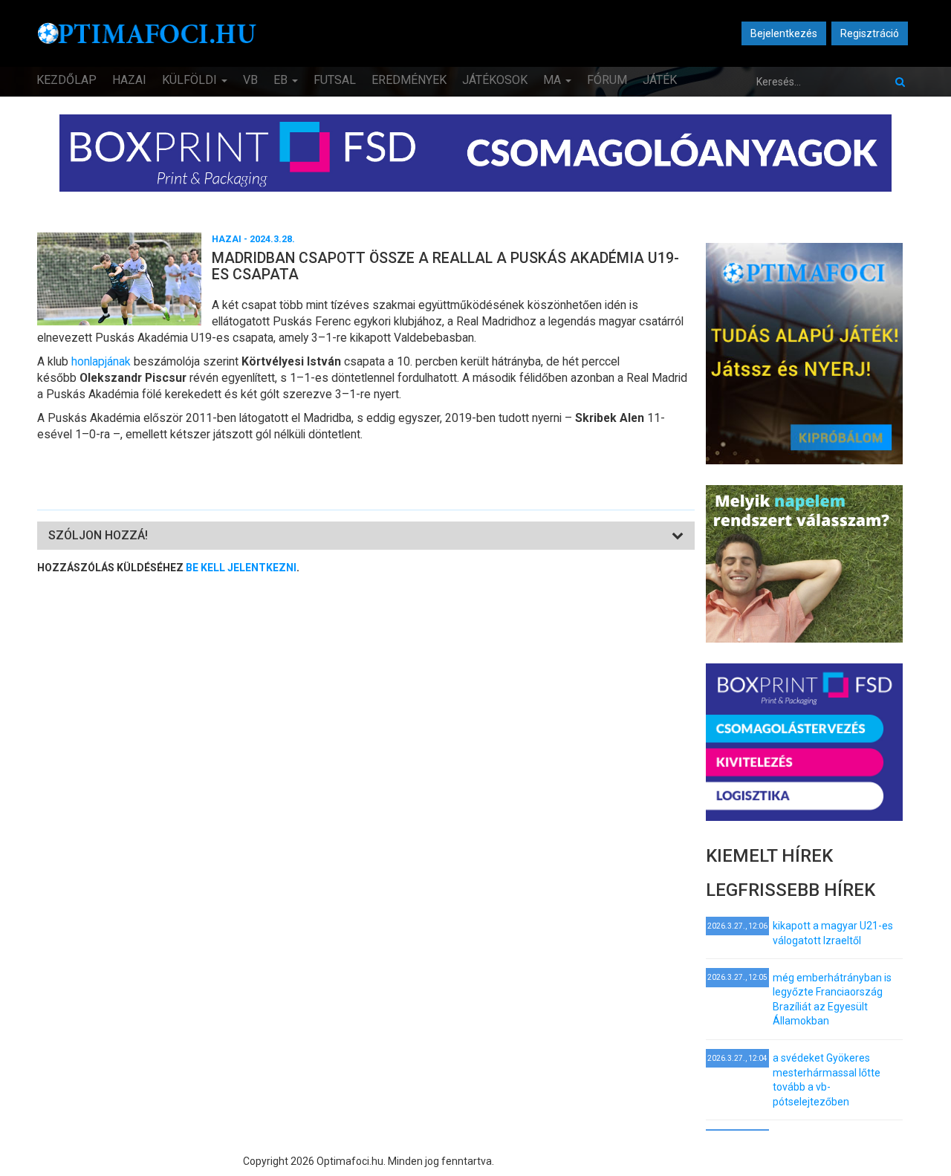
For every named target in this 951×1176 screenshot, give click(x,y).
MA (553, 80)
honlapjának (102, 361)
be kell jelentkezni (241, 568)
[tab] (366, 536)
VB (250, 80)
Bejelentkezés (783, 33)
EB (282, 80)
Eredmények (409, 80)
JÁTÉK (660, 80)
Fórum (607, 80)
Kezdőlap (66, 80)
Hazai (129, 80)
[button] (98, 535)
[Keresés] (900, 82)
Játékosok (495, 80)
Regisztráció (869, 33)
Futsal (335, 80)
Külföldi (191, 80)
